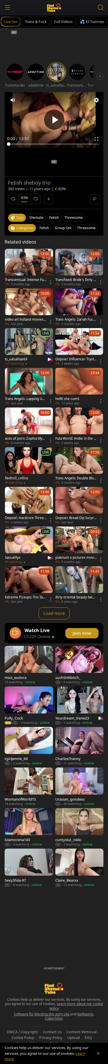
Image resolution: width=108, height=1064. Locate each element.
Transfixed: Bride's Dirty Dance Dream (75, 280)
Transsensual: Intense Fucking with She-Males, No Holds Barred (25, 280)
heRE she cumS (67, 399)
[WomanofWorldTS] (29, 787)
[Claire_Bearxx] (79, 868)
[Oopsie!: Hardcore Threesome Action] (29, 505)
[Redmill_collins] (29, 466)
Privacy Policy (50, 1037)
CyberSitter (54, 1018)
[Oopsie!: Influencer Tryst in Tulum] (79, 346)
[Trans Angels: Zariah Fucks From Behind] (79, 307)
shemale (36, 217)
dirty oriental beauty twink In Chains (75, 597)
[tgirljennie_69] (29, 746)
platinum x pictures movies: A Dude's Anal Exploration (75, 558)
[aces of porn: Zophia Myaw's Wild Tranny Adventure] (29, 426)
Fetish (44, 227)
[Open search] (100, 7)
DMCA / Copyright (22, 1031)
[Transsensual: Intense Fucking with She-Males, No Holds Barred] (29, 267)
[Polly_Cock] (29, 705)
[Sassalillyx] (29, 545)
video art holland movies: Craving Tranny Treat (24, 319)
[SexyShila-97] (29, 868)
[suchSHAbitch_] (79, 665)
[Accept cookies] (98, 1053)
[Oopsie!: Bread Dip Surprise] (79, 505)
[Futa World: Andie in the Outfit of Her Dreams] (79, 426)
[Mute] (12, 100)
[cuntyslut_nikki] (79, 827)
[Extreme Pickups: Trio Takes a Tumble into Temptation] (29, 585)
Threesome (86, 227)
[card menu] (50, 282)
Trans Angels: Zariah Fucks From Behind (75, 319)
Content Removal (81, 1031)
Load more (54, 613)
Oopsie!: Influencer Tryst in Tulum (75, 359)
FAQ (88, 1037)
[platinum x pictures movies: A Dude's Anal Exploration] (79, 545)
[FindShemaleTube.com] (54, 7)
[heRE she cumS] (79, 386)
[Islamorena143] (29, 827)
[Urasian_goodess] (79, 787)
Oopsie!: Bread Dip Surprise (75, 518)
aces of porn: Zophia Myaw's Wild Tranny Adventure (25, 439)
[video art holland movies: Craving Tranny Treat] (29, 307)
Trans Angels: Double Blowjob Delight (75, 478)
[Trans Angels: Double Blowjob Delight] (79, 466)
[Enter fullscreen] (96, 138)
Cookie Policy (23, 1037)
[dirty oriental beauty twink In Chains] (79, 585)
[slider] (54, 144)
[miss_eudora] (29, 665)
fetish (54, 217)
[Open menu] (7, 7)
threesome (74, 217)
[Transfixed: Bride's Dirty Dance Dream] (79, 267)
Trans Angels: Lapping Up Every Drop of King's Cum (25, 399)
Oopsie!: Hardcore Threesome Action (25, 518)
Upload (73, 1037)
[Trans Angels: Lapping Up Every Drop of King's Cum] (29, 386)
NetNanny (85, 1014)
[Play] (54, 120)
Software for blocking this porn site (42, 1014)
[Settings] (96, 100)
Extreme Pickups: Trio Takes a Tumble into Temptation (25, 597)
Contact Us (52, 1031)
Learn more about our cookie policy (76, 1006)
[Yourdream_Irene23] (79, 705)
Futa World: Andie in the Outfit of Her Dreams (75, 439)
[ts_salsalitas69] (29, 346)
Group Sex (63, 227)
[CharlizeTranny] (79, 746)
